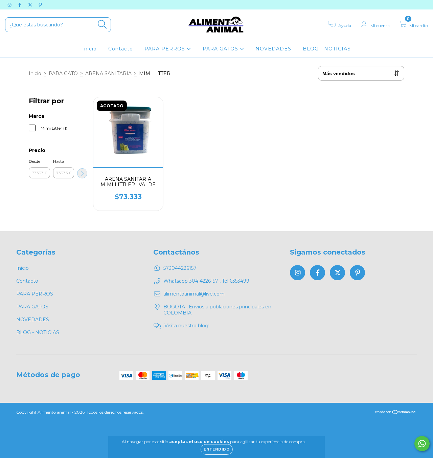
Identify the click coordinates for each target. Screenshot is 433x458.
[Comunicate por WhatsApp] (422, 443)
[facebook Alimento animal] (20, 5)
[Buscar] (102, 24)
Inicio (89, 49)
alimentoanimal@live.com (194, 294)
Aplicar (82, 173)
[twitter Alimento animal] (31, 5)
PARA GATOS (221, 49)
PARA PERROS (165, 49)
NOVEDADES (273, 49)
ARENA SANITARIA (108, 73)
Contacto (120, 49)
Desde (34, 161)
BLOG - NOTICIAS (327, 49)
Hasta (58, 161)
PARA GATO (63, 73)
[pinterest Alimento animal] (40, 5)
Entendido (217, 449)
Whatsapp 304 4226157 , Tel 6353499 (206, 281)
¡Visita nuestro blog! (186, 326)
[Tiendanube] (395, 412)
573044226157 (180, 268)
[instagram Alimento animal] (10, 5)
